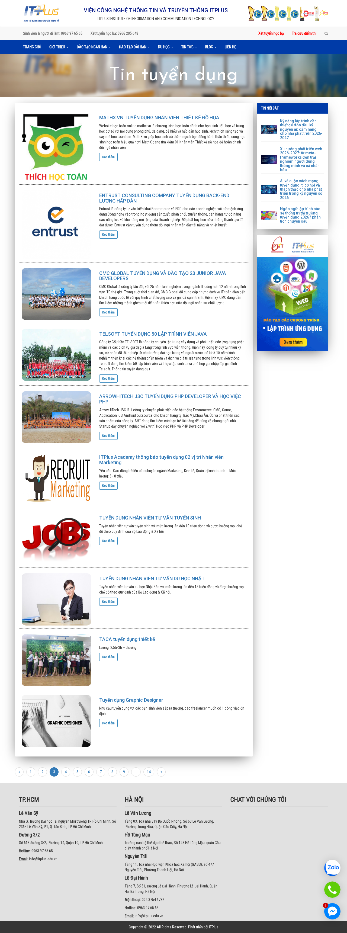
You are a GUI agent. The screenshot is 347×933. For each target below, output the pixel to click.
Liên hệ (230, 47)
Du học (164, 47)
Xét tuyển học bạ (271, 33)
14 (149, 772)
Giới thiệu (57, 47)
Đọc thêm (108, 157)
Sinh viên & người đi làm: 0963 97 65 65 (52, 33)
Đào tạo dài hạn (133, 47)
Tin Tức (187, 47)
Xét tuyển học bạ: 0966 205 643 (114, 33)
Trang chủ (32, 47)
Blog (209, 47)
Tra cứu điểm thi (304, 33)
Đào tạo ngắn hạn (92, 47)
